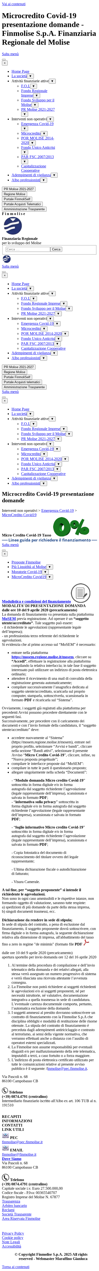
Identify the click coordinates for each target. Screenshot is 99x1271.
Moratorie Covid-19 (27, 572)
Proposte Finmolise (26, 562)
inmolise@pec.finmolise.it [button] (67, 1069)
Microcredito (31, 133)
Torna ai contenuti (15, 1267)
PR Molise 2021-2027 (38, 109)
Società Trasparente (16, 1214)
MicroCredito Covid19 (19, 515)
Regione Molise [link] (14, 194)
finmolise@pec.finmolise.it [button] (22, 1142)
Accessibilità (11, 1246)
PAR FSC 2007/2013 (37, 157)
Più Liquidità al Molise (29, 567)
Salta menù (10, 54)
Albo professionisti (26, 180)
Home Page (20, 71)
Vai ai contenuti (13, 4)
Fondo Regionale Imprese (40, 303)
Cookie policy (12, 1238)
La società (19, 76)
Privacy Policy (13, 1233)
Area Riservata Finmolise (21, 1218)
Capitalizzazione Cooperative (33, 168)
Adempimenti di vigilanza (31, 175)
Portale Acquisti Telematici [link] (22, 204)
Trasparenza (11, 1201)
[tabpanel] (49, 214)
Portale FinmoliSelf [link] (17, 199)
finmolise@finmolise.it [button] (19, 1154)
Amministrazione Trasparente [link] (24, 209)
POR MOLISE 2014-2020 (41, 334)
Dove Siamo (11, 1159)
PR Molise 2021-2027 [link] (19, 189)
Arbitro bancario (14, 1206)
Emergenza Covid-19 (37, 124)
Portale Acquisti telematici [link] (22, 382)
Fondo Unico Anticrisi (38, 147)
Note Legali (11, 1242)
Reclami (8, 1210)
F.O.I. (25, 86)
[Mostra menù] (4, 59)
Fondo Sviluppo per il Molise (43, 308)
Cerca (56, 249)
